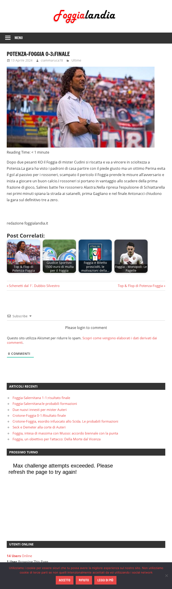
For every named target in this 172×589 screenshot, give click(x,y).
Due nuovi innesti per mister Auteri (40, 409)
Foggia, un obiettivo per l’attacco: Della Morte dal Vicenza (57, 439)
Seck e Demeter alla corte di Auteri (39, 427)
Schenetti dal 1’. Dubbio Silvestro (34, 285)
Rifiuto (84, 580)
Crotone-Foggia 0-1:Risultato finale (39, 415)
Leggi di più (105, 580)
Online (19, 556)
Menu (19, 37)
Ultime (76, 60)
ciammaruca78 (52, 60)
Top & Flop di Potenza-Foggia (140, 285)
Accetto (64, 580)
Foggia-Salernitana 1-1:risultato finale (41, 397)
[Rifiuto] (166, 575)
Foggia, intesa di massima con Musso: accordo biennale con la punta (65, 433)
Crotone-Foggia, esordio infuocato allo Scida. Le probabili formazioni (65, 421)
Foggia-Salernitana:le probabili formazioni (45, 403)
